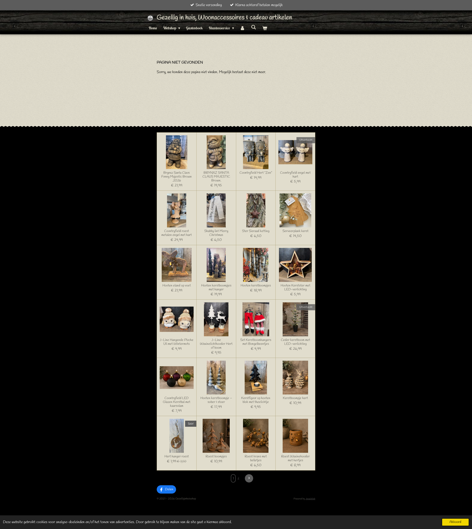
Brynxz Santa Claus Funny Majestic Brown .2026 (176, 177)
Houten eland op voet (176, 286)
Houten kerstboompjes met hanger (216, 287)
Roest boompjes (216, 456)
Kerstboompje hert (295, 398)
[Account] (242, 28)
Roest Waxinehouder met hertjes (295, 458)
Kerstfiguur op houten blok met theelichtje (255, 400)
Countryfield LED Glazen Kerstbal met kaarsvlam (176, 402)
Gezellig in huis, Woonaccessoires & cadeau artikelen (224, 17)
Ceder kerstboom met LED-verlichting (295, 342)
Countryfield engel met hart (295, 175)
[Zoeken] (253, 27)
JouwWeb (310, 498)
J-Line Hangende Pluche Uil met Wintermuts (176, 342)
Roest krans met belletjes (256, 458)
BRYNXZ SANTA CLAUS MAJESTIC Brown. (216, 177)
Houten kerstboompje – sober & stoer (216, 400)
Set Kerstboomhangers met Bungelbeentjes (255, 342)
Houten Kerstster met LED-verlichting (295, 287)
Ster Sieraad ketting (255, 231)
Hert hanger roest (176, 456)
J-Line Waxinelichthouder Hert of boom (216, 344)
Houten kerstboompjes (256, 286)
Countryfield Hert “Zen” (256, 173)
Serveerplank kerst (295, 231)
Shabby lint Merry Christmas (216, 233)
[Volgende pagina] (249, 478)
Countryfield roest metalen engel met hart (176, 233)
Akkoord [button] (455, 522)
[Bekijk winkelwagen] (264, 28)
